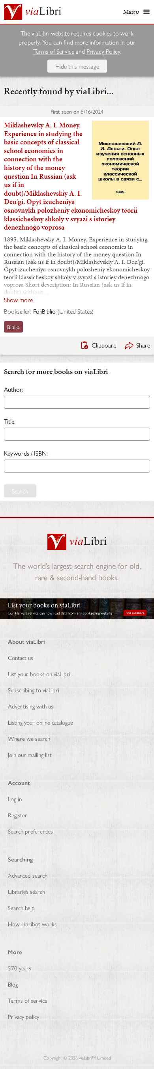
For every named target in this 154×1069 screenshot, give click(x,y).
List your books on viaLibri (39, 673)
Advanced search (27, 875)
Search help (21, 907)
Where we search (29, 738)
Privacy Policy (103, 51)
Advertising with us (30, 706)
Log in (15, 798)
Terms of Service (53, 51)
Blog (13, 984)
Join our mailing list (30, 754)
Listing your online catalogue (40, 722)
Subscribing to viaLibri (33, 690)
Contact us (20, 657)
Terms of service (27, 1000)
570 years (19, 968)
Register (17, 815)
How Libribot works (32, 923)
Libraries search (26, 891)
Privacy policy (23, 1016)
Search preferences (30, 831)
